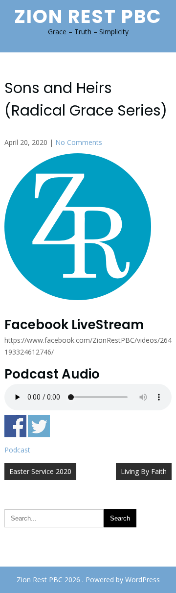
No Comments (78, 142)
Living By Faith (144, 471)
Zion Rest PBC (88, 16)
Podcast (17, 449)
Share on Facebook (15, 426)
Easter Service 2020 (40, 471)
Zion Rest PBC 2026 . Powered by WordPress (88, 579)
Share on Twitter (39, 426)
